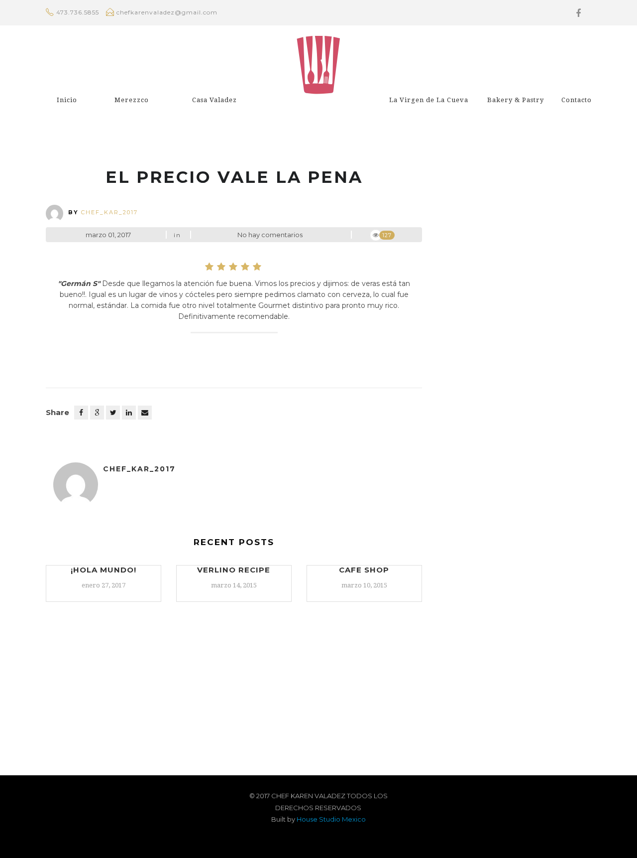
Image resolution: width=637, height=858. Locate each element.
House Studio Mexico (331, 819)
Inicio (67, 100)
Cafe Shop (364, 569)
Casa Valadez (214, 100)
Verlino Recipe (233, 569)
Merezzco (131, 100)
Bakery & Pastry (515, 100)
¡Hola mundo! (103, 569)
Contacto (576, 100)
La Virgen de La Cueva (428, 100)
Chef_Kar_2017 (109, 212)
